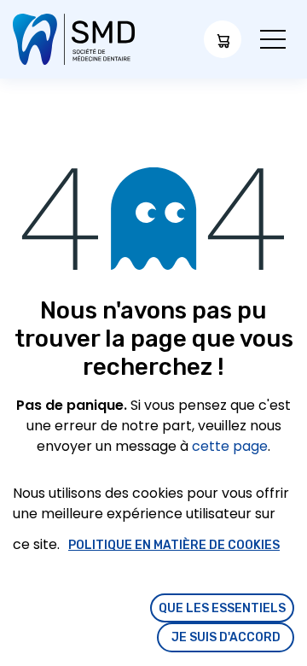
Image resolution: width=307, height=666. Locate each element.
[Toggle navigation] (273, 39)
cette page (230, 446)
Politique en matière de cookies (174, 545)
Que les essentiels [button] (222, 608)
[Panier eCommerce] (222, 39)
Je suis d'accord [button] (226, 637)
